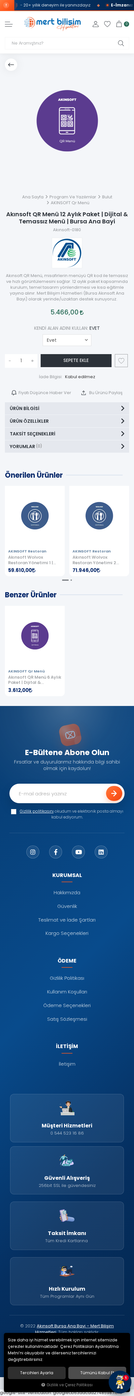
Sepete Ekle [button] (76, 360)
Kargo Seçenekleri (67, 933)
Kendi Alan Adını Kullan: (67, 328)
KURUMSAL (67, 875)
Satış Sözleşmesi (67, 1019)
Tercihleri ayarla (36, 1373)
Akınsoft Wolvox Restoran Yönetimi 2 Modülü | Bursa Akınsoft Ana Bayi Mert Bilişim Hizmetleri (98, 560)
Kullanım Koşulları (67, 991)
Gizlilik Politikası (67, 978)
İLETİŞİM (67, 1046)
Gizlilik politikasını (37, 811)
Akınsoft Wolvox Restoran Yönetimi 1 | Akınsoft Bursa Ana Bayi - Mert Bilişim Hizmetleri (34, 560)
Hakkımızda (67, 892)
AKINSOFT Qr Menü (26, 671)
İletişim (67, 1063)
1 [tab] (65, 580)
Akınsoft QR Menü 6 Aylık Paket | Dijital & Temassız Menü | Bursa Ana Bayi (34, 680)
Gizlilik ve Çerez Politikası (70, 1385)
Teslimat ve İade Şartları (67, 919)
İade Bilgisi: (50, 377)
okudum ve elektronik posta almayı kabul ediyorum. (71, 814)
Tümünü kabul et (97, 1373)
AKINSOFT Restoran (27, 551)
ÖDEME (67, 960)
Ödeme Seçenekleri (67, 1005)
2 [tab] (71, 580)
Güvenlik (67, 906)
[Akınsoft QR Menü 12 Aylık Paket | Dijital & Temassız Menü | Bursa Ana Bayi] (67, 121)
